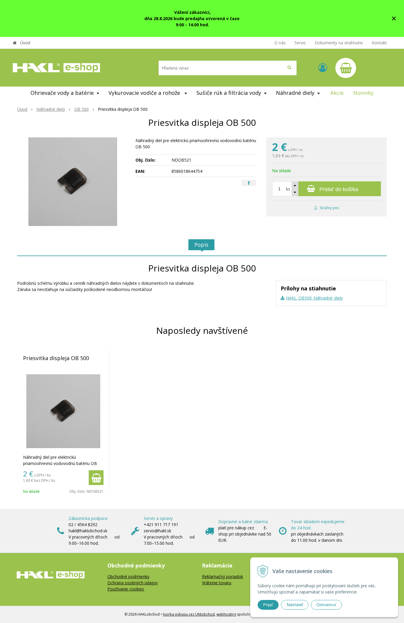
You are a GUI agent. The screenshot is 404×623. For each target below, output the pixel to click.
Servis (300, 42)
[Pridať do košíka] (96, 477)
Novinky (363, 92)
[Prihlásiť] (322, 67)
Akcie (337, 92)
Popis (201, 244)
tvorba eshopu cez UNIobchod (189, 614)
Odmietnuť (326, 604)
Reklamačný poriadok (222, 576)
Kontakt (379, 42)
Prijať (268, 604)
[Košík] (345, 68)
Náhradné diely (50, 109)
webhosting (226, 614)
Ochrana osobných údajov (132, 582)
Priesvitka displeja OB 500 (56, 358)
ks (288, 189)
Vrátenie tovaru (216, 582)
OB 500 (81, 109)
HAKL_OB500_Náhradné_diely (314, 298)
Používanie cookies (125, 589)
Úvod (25, 42)
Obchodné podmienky (128, 576)
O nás (280, 42)
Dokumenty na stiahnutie (339, 42)
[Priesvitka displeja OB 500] (72, 181)
